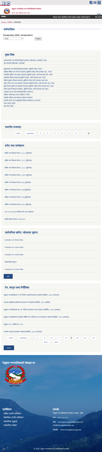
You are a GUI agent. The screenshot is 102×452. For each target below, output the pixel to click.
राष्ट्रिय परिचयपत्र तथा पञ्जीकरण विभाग (17, 95)
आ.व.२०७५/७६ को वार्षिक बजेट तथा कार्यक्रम (19, 212)
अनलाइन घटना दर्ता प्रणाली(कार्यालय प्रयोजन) (18, 92)
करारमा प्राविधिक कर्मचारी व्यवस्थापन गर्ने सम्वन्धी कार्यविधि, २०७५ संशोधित (27, 302)
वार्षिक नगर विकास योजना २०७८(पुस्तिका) (18, 182)
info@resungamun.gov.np (63, 425)
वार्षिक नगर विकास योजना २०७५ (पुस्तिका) (18, 204)
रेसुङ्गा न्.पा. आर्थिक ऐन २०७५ (13, 324)
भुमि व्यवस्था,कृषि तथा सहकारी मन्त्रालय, (16, 86)
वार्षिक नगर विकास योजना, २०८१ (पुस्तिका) (18, 160)
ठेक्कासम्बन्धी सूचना (10, 262)
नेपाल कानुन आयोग (9, 103)
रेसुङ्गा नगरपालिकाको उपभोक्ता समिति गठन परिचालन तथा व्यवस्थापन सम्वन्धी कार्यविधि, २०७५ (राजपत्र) (36, 317)
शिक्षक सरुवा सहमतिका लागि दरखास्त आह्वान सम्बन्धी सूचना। (68, 17)
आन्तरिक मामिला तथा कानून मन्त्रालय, (15, 75)
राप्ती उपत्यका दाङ (42, 75)
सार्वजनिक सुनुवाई (10, 421)
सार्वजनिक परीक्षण (10, 425)
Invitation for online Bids (14, 247)
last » (57, 342)
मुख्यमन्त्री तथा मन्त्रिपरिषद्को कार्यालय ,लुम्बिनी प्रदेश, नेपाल (23, 69)
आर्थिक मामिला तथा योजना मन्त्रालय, (15, 72)
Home (3, 22)
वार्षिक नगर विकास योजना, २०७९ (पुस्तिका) (18, 175)
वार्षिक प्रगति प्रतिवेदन (12, 413)
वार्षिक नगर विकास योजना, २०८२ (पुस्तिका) (18, 153)
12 (93, 338)
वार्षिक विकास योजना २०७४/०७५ (15, 219)
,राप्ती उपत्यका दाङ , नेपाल (43, 72)
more (9, 348)
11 (85, 338)
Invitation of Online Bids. (14, 240)
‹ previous (30, 133)
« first (18, 133)
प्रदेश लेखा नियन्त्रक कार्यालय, (14, 89)
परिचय (10, 22)
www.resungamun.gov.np (70, 430)
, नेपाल (50, 75)
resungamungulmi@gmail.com (70, 422)
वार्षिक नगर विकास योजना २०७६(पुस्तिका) (18, 197)
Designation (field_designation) (18, 35)
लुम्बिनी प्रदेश (30, 72)
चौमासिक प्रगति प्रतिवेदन (14, 417)
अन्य (8, 276)
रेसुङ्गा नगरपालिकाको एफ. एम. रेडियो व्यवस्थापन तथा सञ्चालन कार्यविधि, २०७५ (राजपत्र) (32, 310)
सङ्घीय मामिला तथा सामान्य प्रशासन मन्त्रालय (18, 97)
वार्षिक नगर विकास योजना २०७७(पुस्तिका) (18, 190)
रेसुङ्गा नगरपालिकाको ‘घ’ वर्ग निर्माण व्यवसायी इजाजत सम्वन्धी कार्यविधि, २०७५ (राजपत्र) (31, 295)
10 (77, 338)
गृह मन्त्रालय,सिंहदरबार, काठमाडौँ (14, 63)
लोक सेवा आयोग (9, 106)
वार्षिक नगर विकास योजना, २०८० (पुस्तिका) (18, 168)
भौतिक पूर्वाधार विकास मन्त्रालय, (14, 80)
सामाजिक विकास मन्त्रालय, (12, 77)
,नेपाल (46, 80)
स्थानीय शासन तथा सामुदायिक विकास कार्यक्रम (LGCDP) (22, 100)
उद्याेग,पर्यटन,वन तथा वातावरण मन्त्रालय (16, 83)
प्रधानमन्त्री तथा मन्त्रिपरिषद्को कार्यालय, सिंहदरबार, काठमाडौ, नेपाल (25, 60)
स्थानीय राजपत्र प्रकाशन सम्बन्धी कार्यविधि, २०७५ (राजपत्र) (23, 332)
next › (46, 342)
